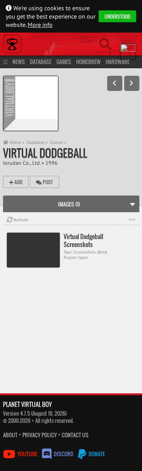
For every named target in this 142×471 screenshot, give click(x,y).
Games (63, 62)
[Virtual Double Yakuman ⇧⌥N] (131, 83)
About (10, 435)
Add (17, 182)
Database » (37, 142)
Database (40, 62)
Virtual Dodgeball (45, 153)
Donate (96, 454)
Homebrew (88, 62)
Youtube (27, 454)
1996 (51, 162)
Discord (64, 454)
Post (47, 182)
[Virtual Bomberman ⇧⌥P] (114, 83)
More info (40, 24)
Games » (58, 142)
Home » (16, 142)
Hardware (118, 62)
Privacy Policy (39, 435)
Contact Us (75, 435)
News (18, 62)
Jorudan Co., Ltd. (22, 162)
